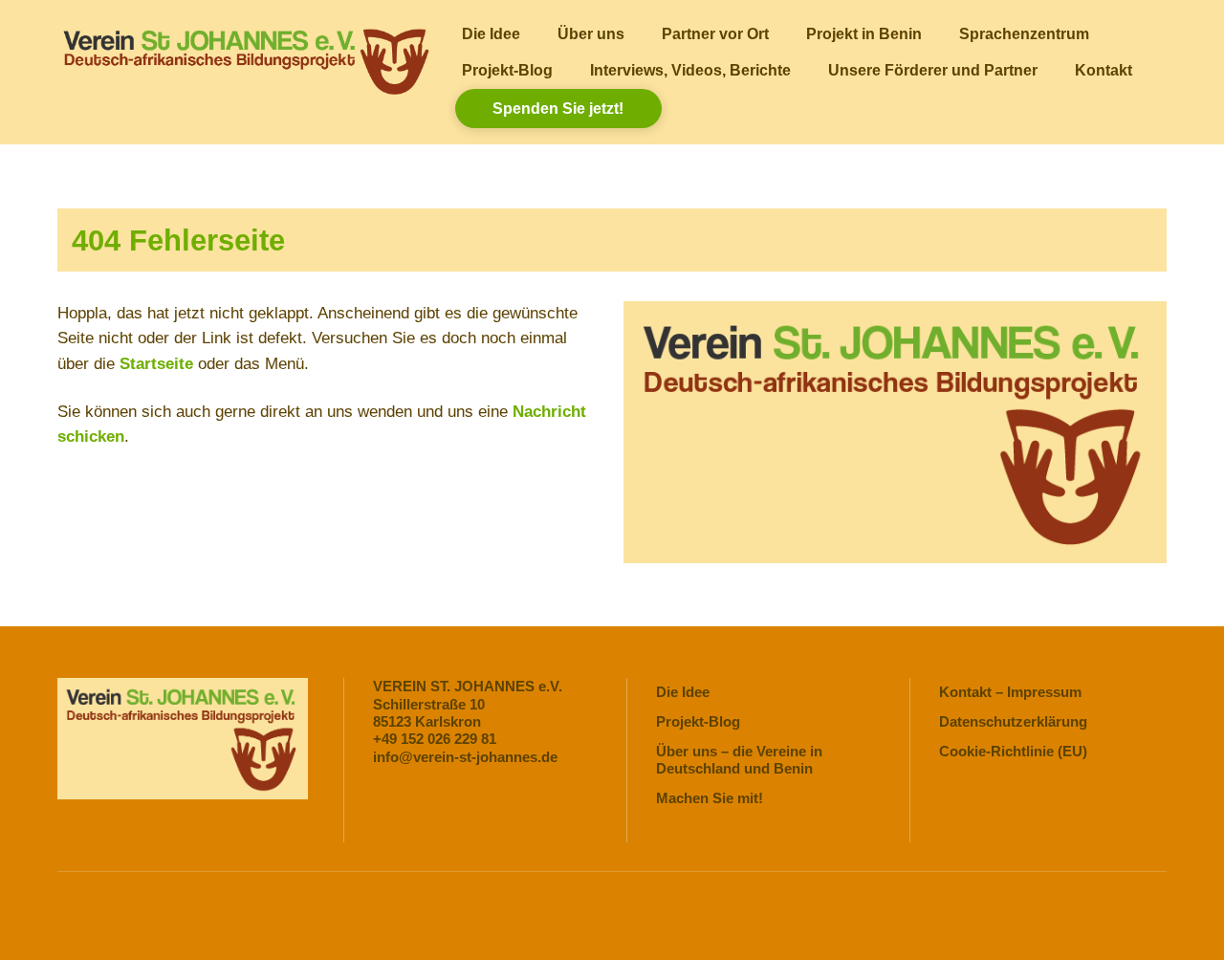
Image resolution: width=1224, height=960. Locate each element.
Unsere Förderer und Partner (933, 69)
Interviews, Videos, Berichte (690, 69)
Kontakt (1103, 69)
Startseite (156, 364)
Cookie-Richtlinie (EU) (1013, 751)
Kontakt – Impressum (1010, 692)
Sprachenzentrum (1024, 33)
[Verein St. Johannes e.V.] (244, 89)
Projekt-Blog (507, 69)
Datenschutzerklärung (1013, 721)
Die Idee (491, 33)
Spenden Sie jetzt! (557, 108)
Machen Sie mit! (709, 798)
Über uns (590, 33)
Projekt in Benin (864, 33)
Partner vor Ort (715, 33)
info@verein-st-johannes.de (465, 757)
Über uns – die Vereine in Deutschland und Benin (739, 759)
